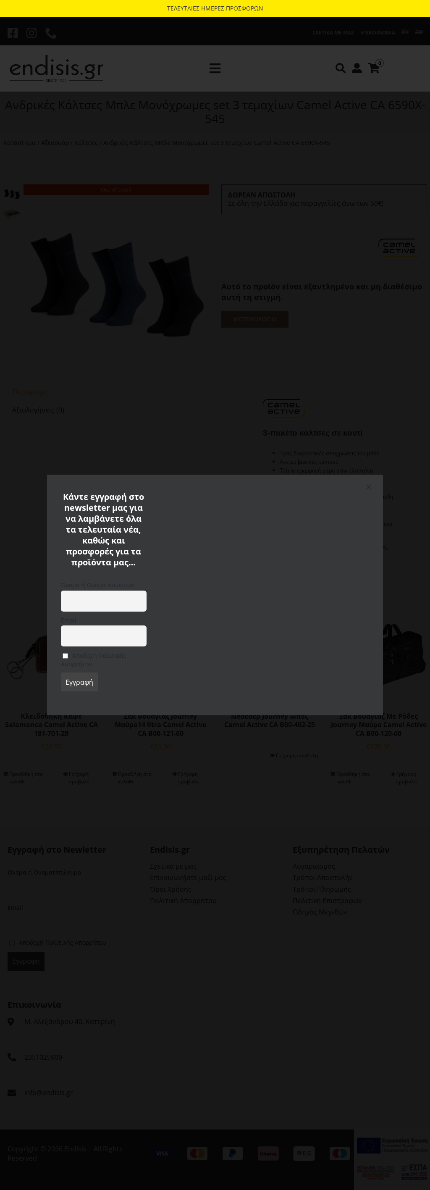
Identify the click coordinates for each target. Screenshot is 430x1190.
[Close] (369, 487)
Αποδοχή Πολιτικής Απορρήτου (94, 659)
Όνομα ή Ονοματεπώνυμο (97, 585)
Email (68, 620)
